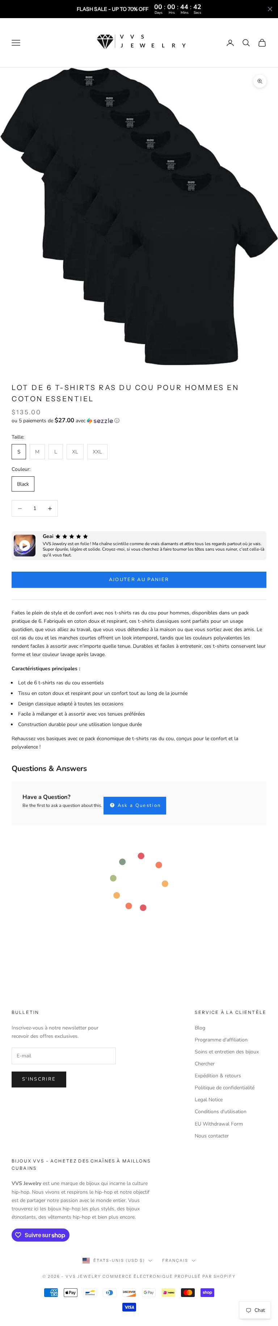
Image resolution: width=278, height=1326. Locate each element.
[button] (139, 420)
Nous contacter (212, 1135)
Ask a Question (138, 805)
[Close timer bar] (270, 9)
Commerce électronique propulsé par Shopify (169, 1276)
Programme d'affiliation (221, 1039)
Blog (200, 1027)
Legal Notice (209, 1099)
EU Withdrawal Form (219, 1123)
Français (175, 1260)
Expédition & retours (218, 1075)
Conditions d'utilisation (221, 1111)
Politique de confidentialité (224, 1087)
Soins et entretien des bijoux (227, 1051)
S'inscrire (39, 1079)
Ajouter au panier (139, 579)
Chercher (205, 1063)
